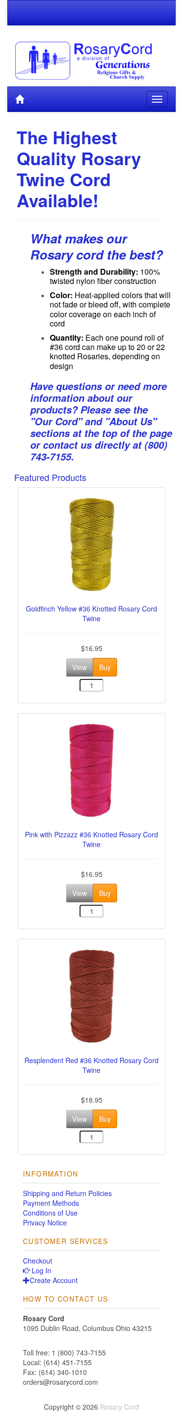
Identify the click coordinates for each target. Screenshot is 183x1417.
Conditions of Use (50, 1213)
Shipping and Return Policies (67, 1193)
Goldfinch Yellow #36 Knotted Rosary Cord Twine (91, 613)
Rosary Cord (119, 1407)
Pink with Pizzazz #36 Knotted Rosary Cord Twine (91, 839)
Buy (105, 667)
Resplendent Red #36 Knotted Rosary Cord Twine (91, 1065)
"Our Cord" (56, 421)
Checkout (37, 1260)
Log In (40, 1270)
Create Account (54, 1280)
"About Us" (131, 421)
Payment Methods (51, 1203)
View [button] (79, 667)
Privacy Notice (45, 1222)
